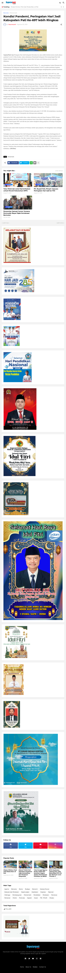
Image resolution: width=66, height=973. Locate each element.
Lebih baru (6, 223)
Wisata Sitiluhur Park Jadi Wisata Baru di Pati (10, 871)
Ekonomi (35, 889)
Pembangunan (17, 895)
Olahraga (7, 895)
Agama (6, 889)
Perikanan (46, 895)
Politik (15, 898)
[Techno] (55, 849)
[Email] (34, 162)
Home (22, 967)
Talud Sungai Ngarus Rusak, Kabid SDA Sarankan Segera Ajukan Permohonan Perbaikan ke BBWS (40, 873)
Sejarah (29, 898)
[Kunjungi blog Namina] (16, 937)
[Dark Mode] (60, 2)
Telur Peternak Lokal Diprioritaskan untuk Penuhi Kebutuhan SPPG (16, 190)
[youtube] (33, 958)
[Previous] (61, 7)
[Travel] (25, 849)
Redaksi (35, 967)
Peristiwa (54, 895)
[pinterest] (40, 958)
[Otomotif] (40, 849)
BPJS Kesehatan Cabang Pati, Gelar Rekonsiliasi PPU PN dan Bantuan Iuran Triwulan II (55, 873)
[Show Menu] (2, 2)
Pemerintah (13, 13)
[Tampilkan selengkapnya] (38, 162)
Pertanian (7, 898)
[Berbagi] (61, 24)
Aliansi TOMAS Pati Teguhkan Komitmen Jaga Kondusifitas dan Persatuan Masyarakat (25, 873)
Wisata (52, 898)
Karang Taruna (44, 889)
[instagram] (36, 958)
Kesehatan (35, 892)
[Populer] (25, 851)
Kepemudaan (25, 892)
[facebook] (25, 958)
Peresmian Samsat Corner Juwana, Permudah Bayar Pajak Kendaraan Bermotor (16, 213)
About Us (28, 967)
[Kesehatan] (10, 851)
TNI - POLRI (43, 898)
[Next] (63, 7)
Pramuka (22, 898)
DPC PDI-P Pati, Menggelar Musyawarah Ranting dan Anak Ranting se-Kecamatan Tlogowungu (35, 7)
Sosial (36, 898)
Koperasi (43, 892)
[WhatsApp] (31, 162)
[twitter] (29, 958)
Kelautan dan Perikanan (11, 892)
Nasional (50, 892)
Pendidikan (37, 895)
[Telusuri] (63, 2)
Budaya (27, 889)
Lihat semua (59, 170)
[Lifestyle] (10, 849)
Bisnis (21, 889)
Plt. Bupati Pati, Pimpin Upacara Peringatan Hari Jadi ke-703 (46, 190)
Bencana (14, 889)
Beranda (6, 13)
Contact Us (42, 967)
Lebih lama (60, 223)
